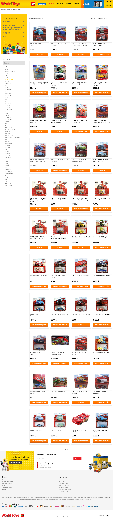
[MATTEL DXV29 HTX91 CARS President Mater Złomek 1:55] (39, 149)
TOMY (6, 177)
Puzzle (6, 159)
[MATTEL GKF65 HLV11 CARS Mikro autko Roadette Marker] (102, 187)
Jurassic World (8, 119)
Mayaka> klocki (9, 135)
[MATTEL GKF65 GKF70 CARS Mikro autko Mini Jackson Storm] (60, 187)
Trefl (6, 179)
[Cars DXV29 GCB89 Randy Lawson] (60, 264)
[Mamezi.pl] (107, 515)
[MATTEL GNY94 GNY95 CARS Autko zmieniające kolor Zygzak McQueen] (102, 71)
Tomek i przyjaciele (10, 185)
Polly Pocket (8, 157)
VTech (6, 181)
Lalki (6, 123)
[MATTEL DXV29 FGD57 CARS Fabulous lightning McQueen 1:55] (102, 110)
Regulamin (5, 479)
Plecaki (6, 149)
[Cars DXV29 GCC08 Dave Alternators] (102, 380)
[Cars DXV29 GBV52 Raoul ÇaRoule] (39, 303)
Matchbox (7, 141)
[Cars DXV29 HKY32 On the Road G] (81, 226)
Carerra (7, 81)
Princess (7, 151)
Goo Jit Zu (7, 107)
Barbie (6, 73)
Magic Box (7, 133)
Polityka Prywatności (7, 481)
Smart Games (8, 171)
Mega (6, 139)
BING (6, 75)
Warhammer (8, 183)
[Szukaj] (82, 4)
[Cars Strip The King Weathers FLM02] (102, 419)
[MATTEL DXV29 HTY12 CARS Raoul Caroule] (60, 33)
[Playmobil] (42, 4)
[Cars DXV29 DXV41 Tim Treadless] (102, 303)
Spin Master (8, 169)
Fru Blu (7, 101)
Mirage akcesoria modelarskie (12, 137)
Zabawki (5, 67)
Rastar (6, 163)
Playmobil (7, 145)
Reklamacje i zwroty (7, 483)
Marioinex (7, 131)
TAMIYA (7, 175)
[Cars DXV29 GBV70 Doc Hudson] (102, 264)
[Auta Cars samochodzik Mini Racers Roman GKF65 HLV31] (60, 226)
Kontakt (4, 489)
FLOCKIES (7, 97)
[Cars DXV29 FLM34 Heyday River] (60, 303)
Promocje (61, 479)
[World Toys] (10, 515)
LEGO (6, 69)
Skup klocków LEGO (64, 485)
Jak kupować (62, 481)
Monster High (8, 143)
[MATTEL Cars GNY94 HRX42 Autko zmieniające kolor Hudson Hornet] (39, 71)
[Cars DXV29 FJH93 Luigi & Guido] (102, 342)
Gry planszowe (8, 109)
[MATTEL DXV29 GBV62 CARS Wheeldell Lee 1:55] (102, 149)
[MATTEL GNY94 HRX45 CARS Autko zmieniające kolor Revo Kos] (81, 71)
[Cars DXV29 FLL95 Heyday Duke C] (81, 303)
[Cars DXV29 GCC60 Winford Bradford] (81, 380)
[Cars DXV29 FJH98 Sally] (39, 419)
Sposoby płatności (7, 487)
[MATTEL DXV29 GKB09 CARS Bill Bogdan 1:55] (60, 149)
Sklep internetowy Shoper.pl (61, 516)
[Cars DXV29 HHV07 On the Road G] (39, 264)
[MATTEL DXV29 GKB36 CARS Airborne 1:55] (39, 110)
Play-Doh (7, 147)
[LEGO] (33, 4)
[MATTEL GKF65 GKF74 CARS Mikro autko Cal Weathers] (39, 226)
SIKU (6, 167)
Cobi (6, 85)
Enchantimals (8, 89)
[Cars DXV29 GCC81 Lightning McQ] (81, 264)
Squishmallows (9, 173)
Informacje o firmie (64, 491)
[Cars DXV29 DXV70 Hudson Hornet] (39, 380)
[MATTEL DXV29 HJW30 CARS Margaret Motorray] (102, 33)
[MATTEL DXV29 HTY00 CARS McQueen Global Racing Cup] (81, 33)
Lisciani (6, 125)
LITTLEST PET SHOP (10, 129)
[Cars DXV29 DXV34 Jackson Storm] (39, 342)
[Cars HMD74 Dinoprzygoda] (60, 380)
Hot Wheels (8, 117)
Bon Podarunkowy (63, 483)
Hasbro (6, 113)
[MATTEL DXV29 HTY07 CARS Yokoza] (39, 33)
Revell (6, 161)
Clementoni (8, 83)
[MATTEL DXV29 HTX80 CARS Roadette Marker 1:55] (60, 110)
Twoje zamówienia (63, 487)
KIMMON (7, 121)
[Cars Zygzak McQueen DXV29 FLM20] (81, 419)
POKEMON (7, 155)
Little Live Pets (8, 127)
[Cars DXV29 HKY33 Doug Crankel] (102, 226)
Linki (3, 485)
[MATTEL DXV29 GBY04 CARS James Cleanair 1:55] (81, 149)
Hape (6, 111)
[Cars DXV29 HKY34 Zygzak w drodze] (81, 342)
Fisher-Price (8, 95)
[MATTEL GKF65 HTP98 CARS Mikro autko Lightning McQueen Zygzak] (39, 187)
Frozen (6, 99)
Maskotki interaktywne (10, 71)
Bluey (6, 77)
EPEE (6, 91)
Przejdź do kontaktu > (15, 462)
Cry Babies (7, 87)
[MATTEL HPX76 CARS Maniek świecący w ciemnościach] (60, 342)
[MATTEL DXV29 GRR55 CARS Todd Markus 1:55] (81, 110)
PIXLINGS (7, 153)
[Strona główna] (10, 4)
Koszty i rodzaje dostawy (65, 489)
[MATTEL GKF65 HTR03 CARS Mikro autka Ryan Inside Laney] (81, 187)
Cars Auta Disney (9, 79)
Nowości (6, 63)
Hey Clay (7, 115)
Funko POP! (8, 93)
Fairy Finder (8, 103)
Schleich (7, 165)
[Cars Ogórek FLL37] (60, 419)
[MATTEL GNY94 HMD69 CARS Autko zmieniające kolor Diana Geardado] (60, 71)
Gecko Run (7, 105)
